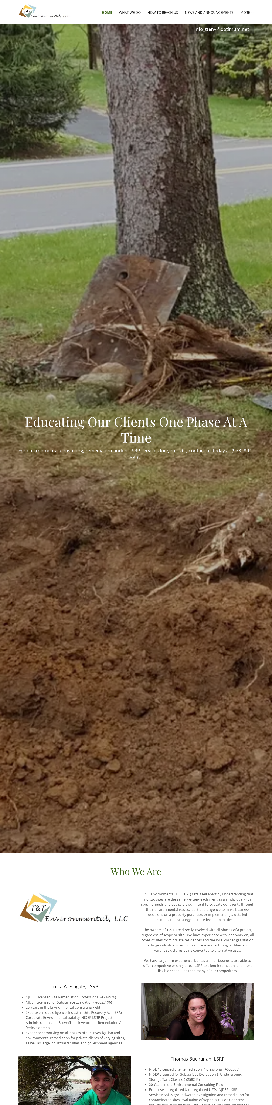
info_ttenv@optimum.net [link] (221, 29)
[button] (247, 12)
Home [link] (107, 12)
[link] (44, 11)
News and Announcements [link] (209, 12)
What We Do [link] (130, 12)
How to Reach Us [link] (162, 12)
